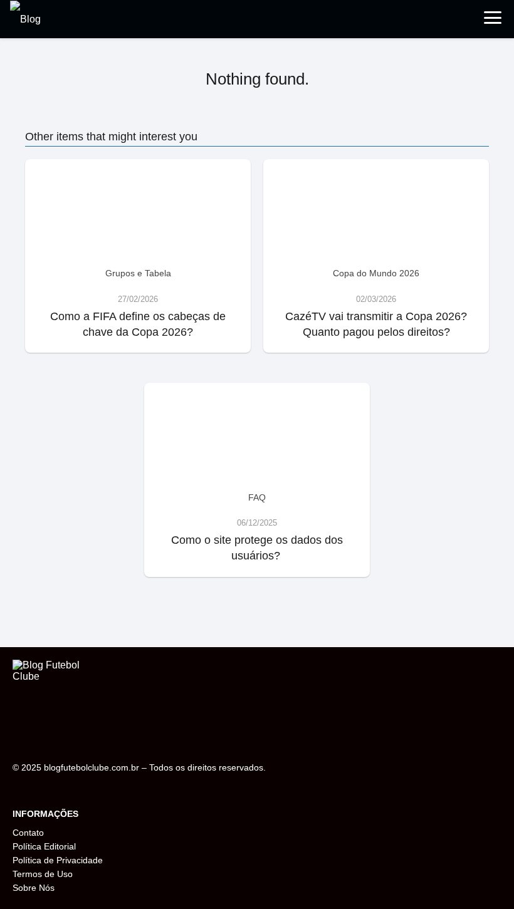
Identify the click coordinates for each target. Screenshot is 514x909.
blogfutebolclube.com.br (91, 767)
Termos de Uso (43, 874)
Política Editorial (44, 846)
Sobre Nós (34, 888)
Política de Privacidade (58, 860)
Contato (28, 833)
